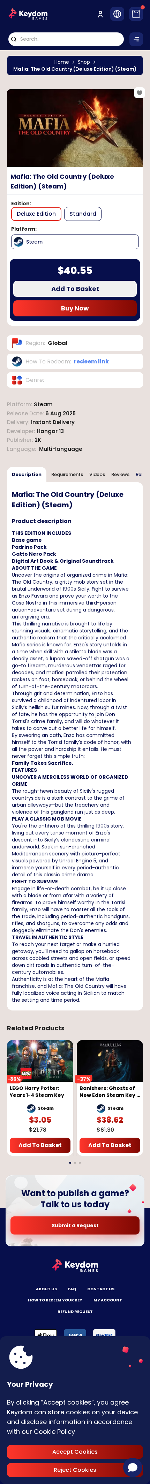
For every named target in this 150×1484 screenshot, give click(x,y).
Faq (72, 1289)
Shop (84, 62)
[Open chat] (132, 1467)
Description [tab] (27, 474)
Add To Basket (75, 288)
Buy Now (75, 308)
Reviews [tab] (120, 474)
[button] (70, 1163)
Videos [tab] (97, 474)
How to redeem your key (55, 1300)
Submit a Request (75, 1225)
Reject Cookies (75, 1470)
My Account (107, 1300)
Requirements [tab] (67, 474)
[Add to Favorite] (139, 92)
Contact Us (100, 1289)
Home (61, 62)
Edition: (21, 203)
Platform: (24, 228)
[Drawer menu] (136, 39)
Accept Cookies (75, 1452)
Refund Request (75, 1311)
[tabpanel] (75, 746)
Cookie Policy (54, 1431)
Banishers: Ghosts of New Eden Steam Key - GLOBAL (109, 1092)
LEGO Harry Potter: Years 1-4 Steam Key (37, 1092)
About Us (46, 1289)
